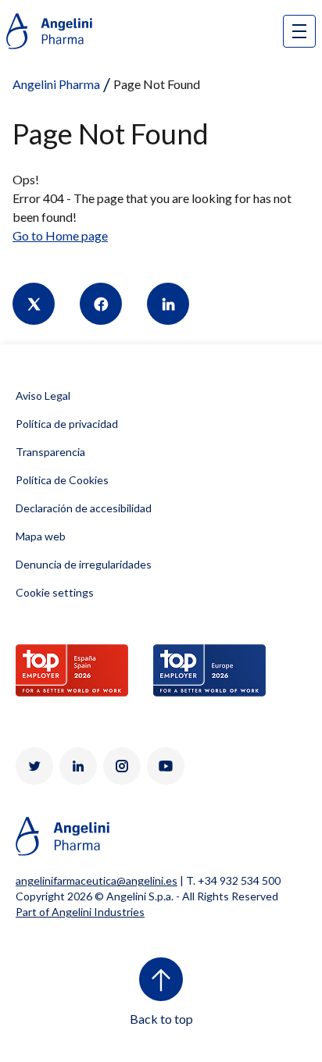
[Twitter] (34, 304)
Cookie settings (55, 592)
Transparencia (50, 451)
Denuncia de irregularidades (84, 564)
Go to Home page (60, 235)
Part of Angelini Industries (80, 911)
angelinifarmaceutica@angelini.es (96, 880)
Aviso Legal (43, 395)
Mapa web (41, 536)
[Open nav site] (299, 31)
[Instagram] (122, 766)
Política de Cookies (62, 479)
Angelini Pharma (56, 84)
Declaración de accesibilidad (84, 508)
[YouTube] (165, 766)
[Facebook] (101, 304)
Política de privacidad (67, 423)
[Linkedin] (168, 304)
